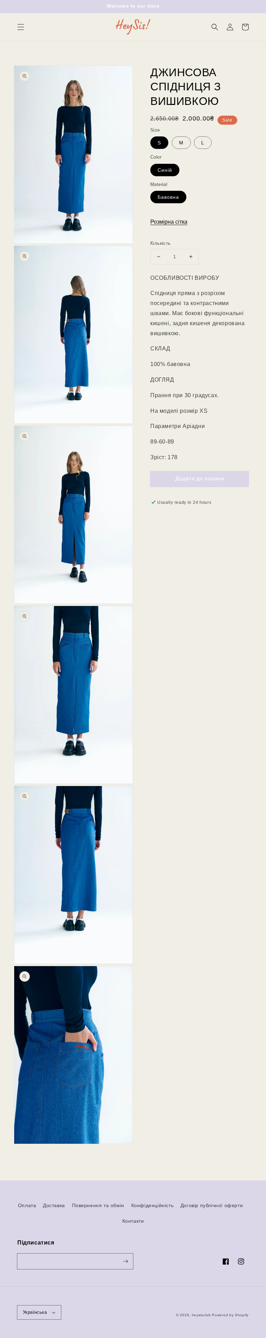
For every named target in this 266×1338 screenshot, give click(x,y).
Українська (35, 1312)
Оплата (27, 1205)
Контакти (133, 1221)
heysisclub (201, 1315)
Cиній (165, 170)
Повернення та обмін (98, 1205)
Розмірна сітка (168, 222)
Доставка (54, 1205)
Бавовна (168, 197)
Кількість (160, 243)
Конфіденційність (152, 1205)
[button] (20, 27)
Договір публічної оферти (211, 1205)
